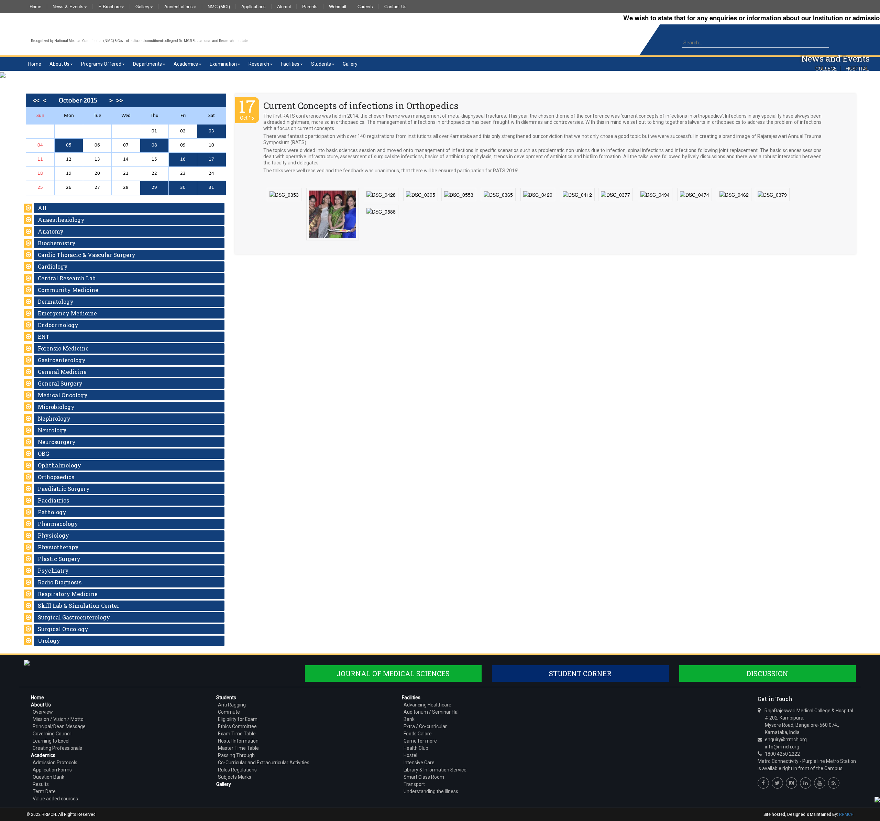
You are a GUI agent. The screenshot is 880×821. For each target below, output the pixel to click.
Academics (186, 64)
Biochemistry (57, 243)
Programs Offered (101, 64)
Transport (414, 784)
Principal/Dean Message (59, 726)
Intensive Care (419, 762)
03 (211, 131)
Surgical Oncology (63, 629)
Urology (49, 640)
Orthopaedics (56, 476)
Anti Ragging (232, 704)
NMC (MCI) (219, 6)
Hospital (857, 68)
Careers (365, 6)
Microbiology (56, 406)
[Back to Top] (876, 799)
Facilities (290, 64)
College (825, 68)
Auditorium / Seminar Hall (432, 712)
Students (321, 64)
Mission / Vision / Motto (58, 719)
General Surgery (60, 383)
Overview (43, 712)
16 (183, 159)
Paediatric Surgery (64, 488)
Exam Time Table (237, 733)
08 (154, 145)
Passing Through (236, 755)
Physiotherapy (58, 547)
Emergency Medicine (67, 313)
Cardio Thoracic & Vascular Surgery (86, 254)
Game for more (420, 741)
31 (211, 187)
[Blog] (833, 783)
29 (154, 187)
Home (35, 6)
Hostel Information (238, 741)
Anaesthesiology (61, 219)
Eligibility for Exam (237, 719)
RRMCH (846, 814)
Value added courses (55, 798)
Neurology (52, 430)
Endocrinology (58, 324)
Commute (229, 712)
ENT (44, 336)
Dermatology (56, 301)
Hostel (410, 755)
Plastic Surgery (59, 558)
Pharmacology (58, 523)
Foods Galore (418, 733)
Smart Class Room (424, 777)
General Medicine (62, 371)
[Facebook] (763, 783)
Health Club (416, 748)
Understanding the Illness (431, 791)
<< (36, 100)
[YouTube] (819, 783)
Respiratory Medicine (68, 593)
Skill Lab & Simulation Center (78, 605)
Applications (253, 6)
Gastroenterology (62, 360)
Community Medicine (68, 289)
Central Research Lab (67, 278)
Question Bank (48, 777)
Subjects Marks (234, 777)
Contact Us (395, 6)
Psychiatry (53, 570)
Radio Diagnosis (59, 582)
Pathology (52, 512)
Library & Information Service (435, 770)
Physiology (53, 535)
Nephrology (54, 418)
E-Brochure (109, 6)
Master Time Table (238, 748)
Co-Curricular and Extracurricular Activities (263, 762)
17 (211, 159)
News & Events (68, 6)
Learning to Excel (51, 741)
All (42, 208)
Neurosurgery (57, 441)
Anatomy (51, 231)
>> (119, 100)
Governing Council (52, 733)
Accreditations (178, 6)
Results (41, 784)
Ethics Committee (237, 726)
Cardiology (53, 266)
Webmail (337, 6)
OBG (43, 453)
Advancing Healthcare (427, 704)
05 (69, 145)
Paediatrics (53, 500)
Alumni (284, 6)
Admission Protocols (55, 762)
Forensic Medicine (63, 348)
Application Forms (52, 770)
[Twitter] (777, 783)
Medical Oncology (63, 395)
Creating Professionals (57, 748)
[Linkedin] (805, 783)
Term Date (44, 791)
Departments (147, 64)
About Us (59, 64)
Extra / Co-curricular (425, 726)
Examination (223, 64)
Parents (310, 6)
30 (183, 187)
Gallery (142, 6)
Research (259, 64)
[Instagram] (791, 783)
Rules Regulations (237, 770)
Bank (409, 719)
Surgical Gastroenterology (74, 617)
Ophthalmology (59, 465)
